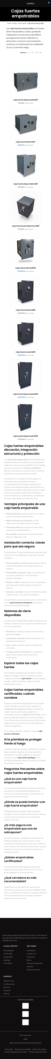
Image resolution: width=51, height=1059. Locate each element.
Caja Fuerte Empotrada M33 (25, 100)
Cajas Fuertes (22, 23)
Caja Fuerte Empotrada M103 (25, 394)
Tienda (14, 23)
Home (9, 23)
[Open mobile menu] (19, 3)
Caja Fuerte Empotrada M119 (25, 436)
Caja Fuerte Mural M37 (25, 142)
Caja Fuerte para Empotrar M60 (25, 226)
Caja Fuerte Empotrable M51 (25, 184)
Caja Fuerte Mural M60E (25, 268)
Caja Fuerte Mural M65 (25, 310)
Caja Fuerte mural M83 (25, 352)
